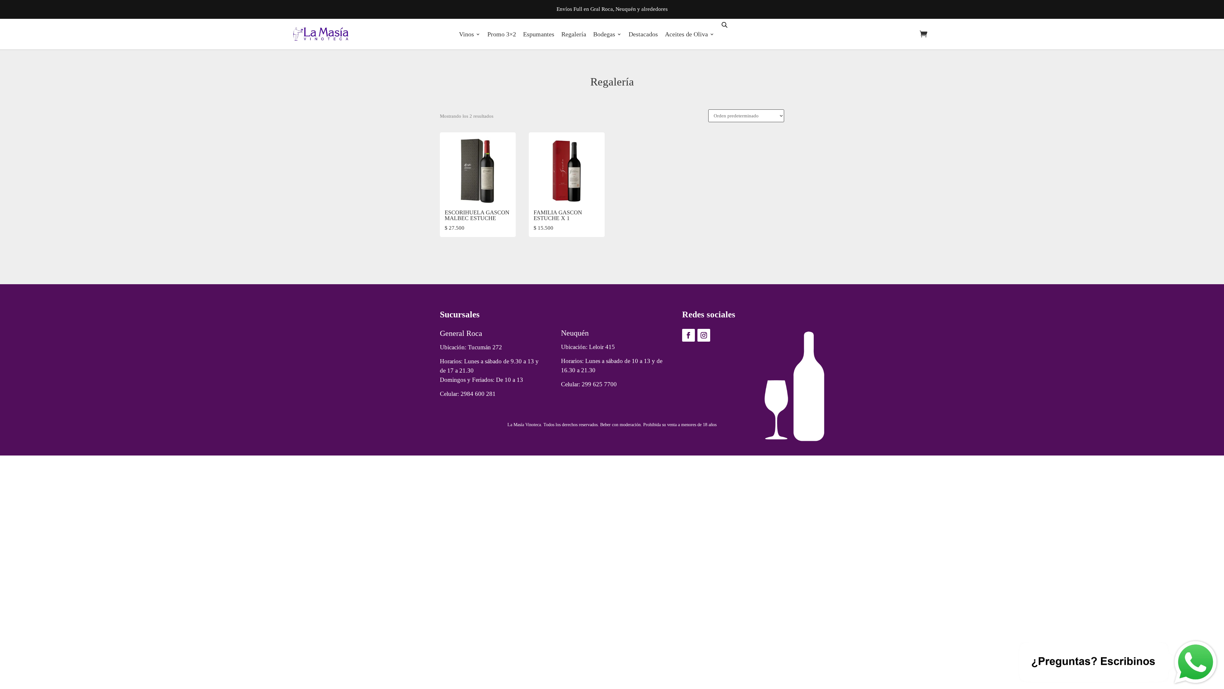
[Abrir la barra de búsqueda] (724, 24)
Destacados (643, 34)
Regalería (573, 34)
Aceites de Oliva (686, 34)
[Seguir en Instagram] (703, 335)
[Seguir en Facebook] (688, 335)
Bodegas (604, 34)
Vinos (466, 34)
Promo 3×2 (501, 34)
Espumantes (538, 34)
